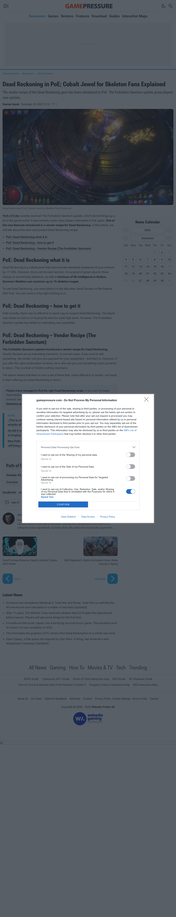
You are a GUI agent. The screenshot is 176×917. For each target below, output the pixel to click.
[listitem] (88, 447)
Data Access (88, 516)
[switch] (130, 454)
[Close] (147, 400)
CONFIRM (63, 504)
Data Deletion (68, 516)
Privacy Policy (107, 516)
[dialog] (88, 458)
